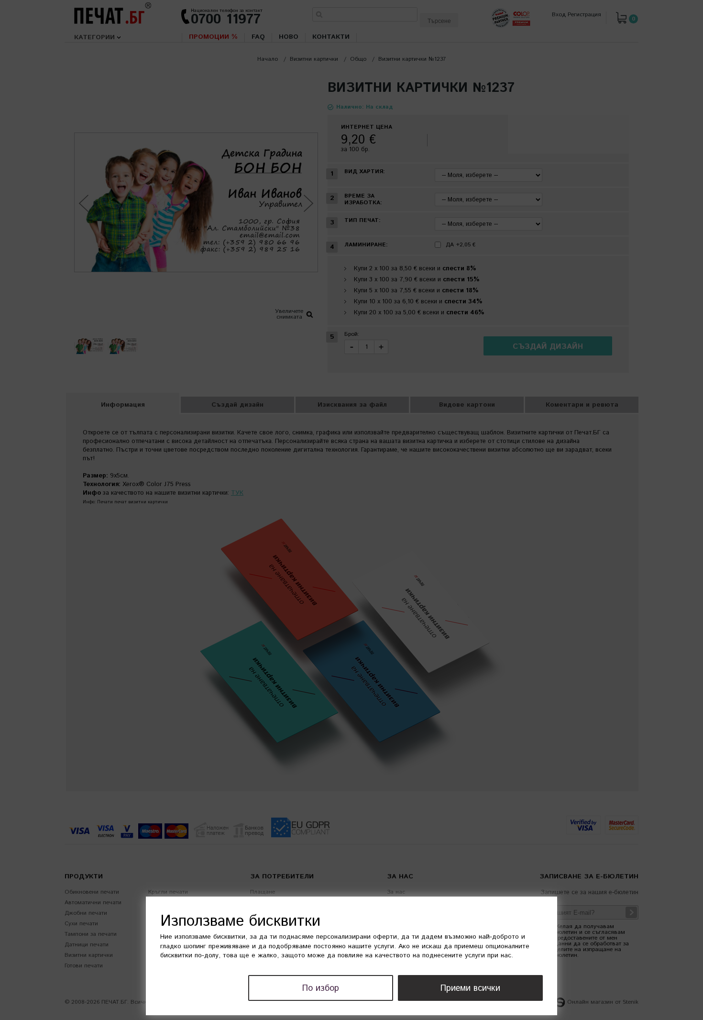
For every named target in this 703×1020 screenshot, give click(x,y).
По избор (320, 988)
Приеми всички (470, 988)
